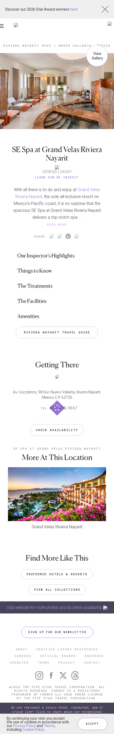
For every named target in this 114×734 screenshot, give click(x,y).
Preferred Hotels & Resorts (57, 574)
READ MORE (57, 224)
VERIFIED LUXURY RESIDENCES (67, 649)
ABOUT (22, 649)
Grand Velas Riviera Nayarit (57, 526)
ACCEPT (92, 724)
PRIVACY (66, 662)
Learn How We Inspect (57, 177)
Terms (49, 726)
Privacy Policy (24, 726)
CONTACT (92, 662)
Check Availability (57, 430)
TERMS (44, 662)
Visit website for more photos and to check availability (55, 607)
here (74, 9)
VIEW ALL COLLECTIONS (57, 589)
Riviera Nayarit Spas (27, 46)
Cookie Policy (33, 729)
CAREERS (23, 656)
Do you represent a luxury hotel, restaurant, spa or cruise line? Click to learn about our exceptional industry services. (57, 711)
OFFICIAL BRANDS (58, 656)
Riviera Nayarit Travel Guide (57, 332)
